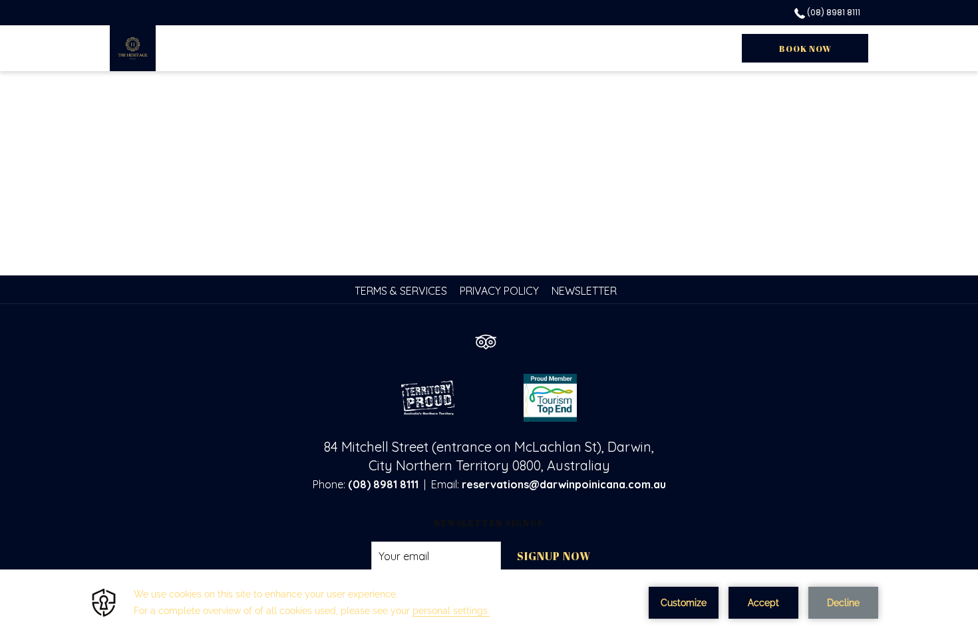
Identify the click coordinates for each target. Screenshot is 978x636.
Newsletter (584, 290)
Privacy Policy (499, 290)
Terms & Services (401, 290)
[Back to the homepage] (133, 48)
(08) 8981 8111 (832, 12)
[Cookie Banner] (489, 602)
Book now (805, 49)
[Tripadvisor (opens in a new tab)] (485, 336)
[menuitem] (402, 290)
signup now (554, 556)
